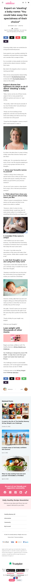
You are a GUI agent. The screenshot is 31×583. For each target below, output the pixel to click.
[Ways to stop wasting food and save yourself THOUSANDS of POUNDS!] (15, 463)
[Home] (12, 28)
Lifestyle (20, 25)
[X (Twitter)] (11, 37)
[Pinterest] (17, 37)
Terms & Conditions (19, 537)
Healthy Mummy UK (9, 514)
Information (7, 518)
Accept (12, 580)
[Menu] (2, 2)
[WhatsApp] (23, 37)
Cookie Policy (17, 576)
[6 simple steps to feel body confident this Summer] (15, 437)
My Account (7, 526)
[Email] (5, 41)
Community (7, 522)
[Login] (23, 2)
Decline (19, 580)
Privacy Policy (11, 537)
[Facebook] (5, 37)
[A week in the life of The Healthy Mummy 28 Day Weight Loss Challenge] (15, 411)
